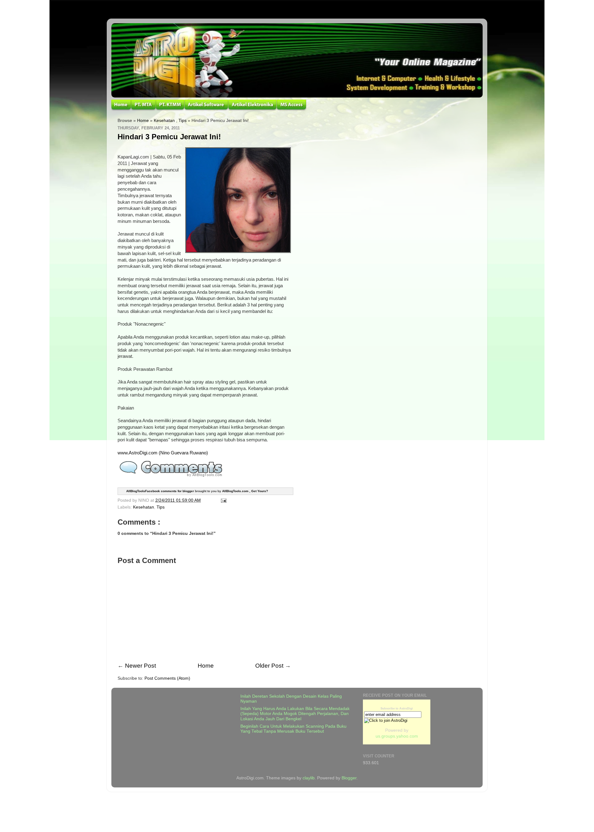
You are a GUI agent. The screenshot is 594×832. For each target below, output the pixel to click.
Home (143, 120)
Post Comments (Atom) (167, 678)
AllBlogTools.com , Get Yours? (245, 491)
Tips (183, 120)
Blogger (349, 778)
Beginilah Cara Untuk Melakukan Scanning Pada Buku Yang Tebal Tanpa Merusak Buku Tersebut (293, 729)
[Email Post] (222, 500)
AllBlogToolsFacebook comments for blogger (160, 491)
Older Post (269, 665)
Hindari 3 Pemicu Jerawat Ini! (169, 136)
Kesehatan (164, 120)
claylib (309, 778)
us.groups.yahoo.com (397, 736)
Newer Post (140, 665)
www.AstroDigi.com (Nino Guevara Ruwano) (163, 452)
